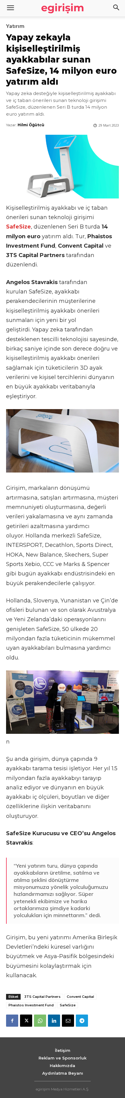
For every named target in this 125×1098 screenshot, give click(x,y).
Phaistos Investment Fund (31, 1005)
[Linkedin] (54, 1021)
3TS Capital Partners (42, 997)
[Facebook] (12, 1021)
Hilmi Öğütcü (31, 125)
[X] (26, 1021)
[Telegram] (82, 1021)
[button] (116, 8)
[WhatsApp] (40, 1021)
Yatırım (15, 26)
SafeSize (68, 1005)
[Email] (68, 1021)
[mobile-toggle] (10, 8)
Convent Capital (80, 997)
